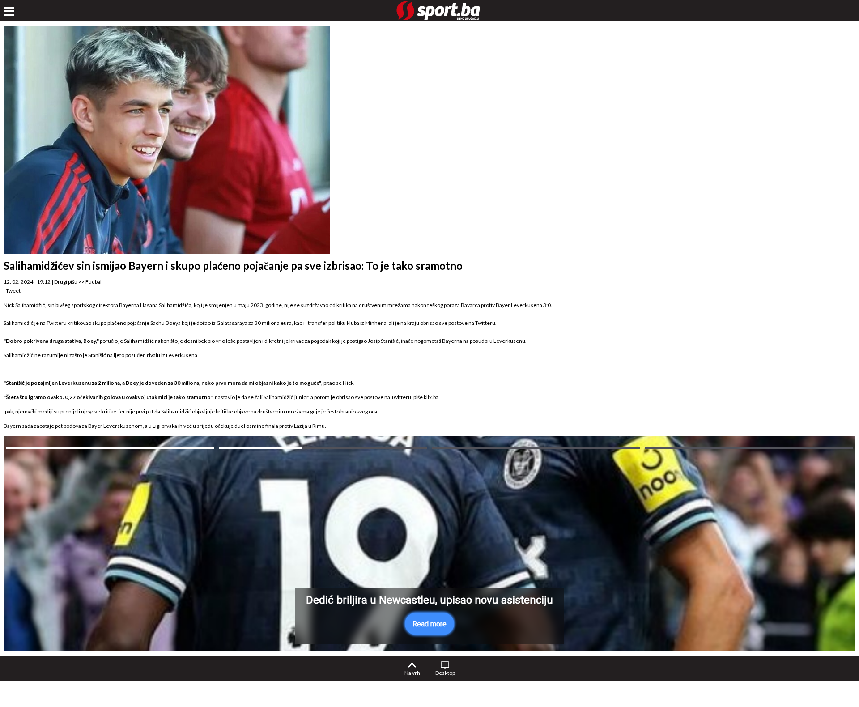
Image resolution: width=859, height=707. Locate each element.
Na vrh (412, 672)
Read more (429, 624)
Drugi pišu (65, 281)
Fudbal (93, 281)
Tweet (13, 290)
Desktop (445, 672)
